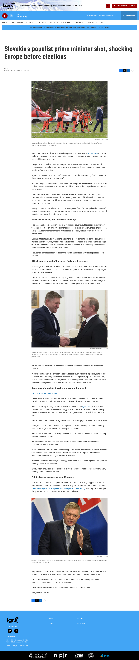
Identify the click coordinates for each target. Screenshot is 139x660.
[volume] (11, 15)
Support (52, 23)
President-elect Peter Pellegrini (44, 393)
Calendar (79, 23)
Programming (18, 23)
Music (32, 23)
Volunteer (65, 23)
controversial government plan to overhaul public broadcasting (58, 488)
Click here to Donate (125, 6)
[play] (5, 16)
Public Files (81, 623)
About (5, 23)
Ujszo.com (87, 406)
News (41, 23)
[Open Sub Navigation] (9, 23)
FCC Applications (95, 23)
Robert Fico (93, 153)
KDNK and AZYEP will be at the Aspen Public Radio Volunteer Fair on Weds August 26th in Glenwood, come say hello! (69, 27)
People (51, 623)
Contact (80, 618)
